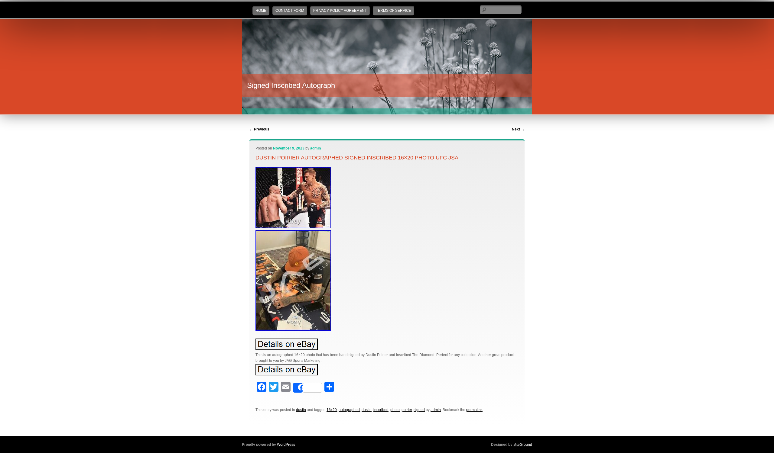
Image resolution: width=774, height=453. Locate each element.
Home (260, 10)
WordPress (286, 444)
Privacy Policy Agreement (340, 10)
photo (395, 410)
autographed (349, 410)
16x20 (332, 410)
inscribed (381, 410)
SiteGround (522, 444)
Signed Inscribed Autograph (291, 85)
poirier (407, 410)
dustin (301, 410)
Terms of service (393, 10)
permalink (474, 410)
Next (518, 129)
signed (419, 410)
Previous (259, 129)
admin (315, 148)
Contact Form (289, 10)
